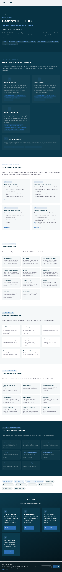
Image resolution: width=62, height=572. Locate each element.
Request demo (29, 527)
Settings (37, 566)
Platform (8, 14)
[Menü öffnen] (10, 3)
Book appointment (10, 527)
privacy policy (5, 569)
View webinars (9, 552)
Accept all (56, 566)
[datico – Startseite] (4, 3)
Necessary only (46, 566)
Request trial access (50, 527)
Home (3, 14)
